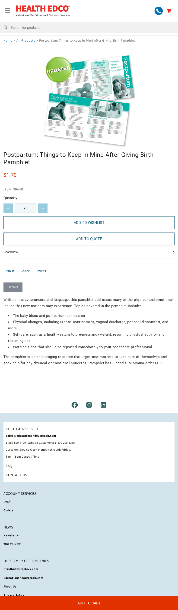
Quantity (10, 198)
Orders (8, 510)
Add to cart (89, 603)
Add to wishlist (89, 222)
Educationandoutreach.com (23, 578)
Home (7, 40)
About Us (9, 586)
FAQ (9, 465)
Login (7, 501)
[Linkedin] (103, 405)
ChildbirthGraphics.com (20, 569)
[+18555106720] (158, 11)
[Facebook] (74, 405)
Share (25, 271)
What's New (12, 544)
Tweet (41, 271)
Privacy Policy (14, 595)
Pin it (10, 271)
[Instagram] (89, 405)
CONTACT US (16, 474)
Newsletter (11, 535)
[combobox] (92, 27)
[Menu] (7, 10)
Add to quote (89, 239)
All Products (25, 40)
